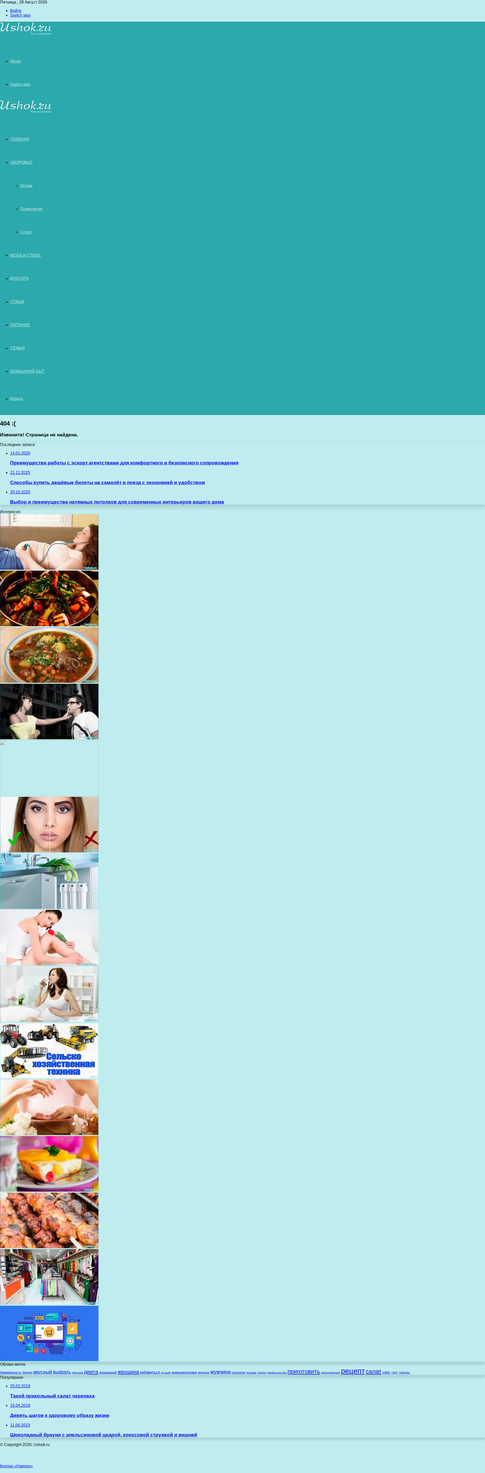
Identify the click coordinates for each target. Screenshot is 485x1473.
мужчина (220, 1372)
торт (394, 1372)
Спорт (26, 232)
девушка (77, 1372)
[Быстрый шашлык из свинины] (49, 1247)
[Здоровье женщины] (49, 964)
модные (203, 1372)
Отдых (17, 302)
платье (261, 1372)
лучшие (166, 1372)
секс (386, 1372)
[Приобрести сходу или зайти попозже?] (49, 1303)
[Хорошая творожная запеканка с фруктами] (49, 1190)
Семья (17, 348)
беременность (10, 1372)
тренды (404, 1372)
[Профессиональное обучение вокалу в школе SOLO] (49, 794)
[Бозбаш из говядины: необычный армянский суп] (49, 681)
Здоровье (21, 162)
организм (238, 1372)
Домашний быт (27, 371)
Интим (26, 185)
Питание (20, 325)
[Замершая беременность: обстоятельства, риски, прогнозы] (49, 568)
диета (91, 1372)
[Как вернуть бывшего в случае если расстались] (49, 738)
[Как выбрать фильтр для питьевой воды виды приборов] (49, 907)
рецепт (353, 1371)
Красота (19, 278)
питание (251, 1372)
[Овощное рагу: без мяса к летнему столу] (49, 625)
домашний (108, 1372)
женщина (128, 1372)
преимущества (276, 1372)
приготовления (330, 1372)
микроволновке (184, 1372)
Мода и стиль (25, 255)
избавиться (150, 1372)
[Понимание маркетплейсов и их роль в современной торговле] (49, 1360)
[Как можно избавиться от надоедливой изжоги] (49, 1020)
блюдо (27, 1372)
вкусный (42, 1372)
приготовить (303, 1371)
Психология (31, 209)
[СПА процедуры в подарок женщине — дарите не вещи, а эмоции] (49, 1134)
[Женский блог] (26, 34)
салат (373, 1371)
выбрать (62, 1372)
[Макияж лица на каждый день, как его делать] (49, 851)
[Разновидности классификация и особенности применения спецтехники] (49, 1077)
